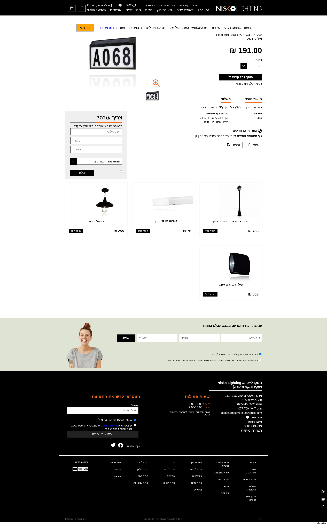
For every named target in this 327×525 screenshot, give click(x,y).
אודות (195, 5)
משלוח (226, 99)
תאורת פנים (185, 10)
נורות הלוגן (142, 469)
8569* (129, 5)
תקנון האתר (254, 421)
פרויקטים (164, 5)
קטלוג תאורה (222, 479)
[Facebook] (323, 507)
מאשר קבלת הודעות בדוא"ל (115, 419)
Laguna (203, 10)
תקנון (260, 519)
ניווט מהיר (255, 417)
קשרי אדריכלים (180, 5)
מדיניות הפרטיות (109, 425)
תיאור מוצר (253, 99)
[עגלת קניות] (71, 8)
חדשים (117, 469)
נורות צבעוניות (141, 482)
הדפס (236, 145)
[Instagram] (323, 499)
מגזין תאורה (150, 5)
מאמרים (197, 489)
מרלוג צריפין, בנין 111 (98, 5)
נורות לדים (196, 482)
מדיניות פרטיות (253, 426)
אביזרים (115, 10)
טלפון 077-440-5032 (249, 404)
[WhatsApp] (323, 491)
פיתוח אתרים (80, 519)
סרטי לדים (133, 10)
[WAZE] (119, 5)
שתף (256, 145)
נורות (148, 10)
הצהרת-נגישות (251, 430)
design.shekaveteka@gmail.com (241, 412)
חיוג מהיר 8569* (252, 400)
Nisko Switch (96, 10)
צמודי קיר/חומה (240, 34)
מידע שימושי (249, 479)
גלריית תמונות (221, 472)
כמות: (258, 60)
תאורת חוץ (164, 10)
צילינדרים (197, 476)
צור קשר (225, 493)
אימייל (135, 405)
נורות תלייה (169, 482)
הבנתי (85, 28)
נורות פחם (142, 476)
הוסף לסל (210, 231)
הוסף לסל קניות (242, 77)
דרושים (225, 486)
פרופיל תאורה (195, 469)
